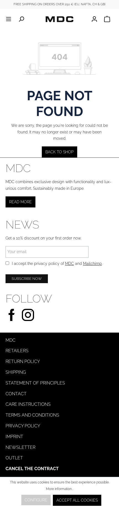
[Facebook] (12, 314)
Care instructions (28, 404)
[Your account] (96, 19)
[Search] (21, 19)
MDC (69, 263)
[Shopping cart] (107, 19)
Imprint (14, 436)
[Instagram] (28, 314)
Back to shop (59, 152)
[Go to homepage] (59, 19)
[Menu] (10, 19)
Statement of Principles (35, 383)
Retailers (17, 350)
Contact (16, 393)
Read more (20, 202)
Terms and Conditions (32, 415)
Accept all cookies (77, 500)
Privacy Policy (23, 425)
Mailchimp (92, 263)
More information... (59, 489)
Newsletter (20, 447)
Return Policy (23, 361)
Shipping (16, 372)
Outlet (14, 457)
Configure (36, 500)
